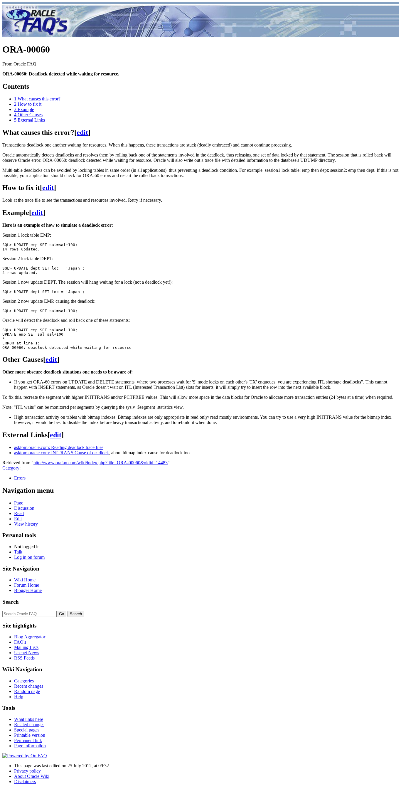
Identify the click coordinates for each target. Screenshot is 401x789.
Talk (18, 551)
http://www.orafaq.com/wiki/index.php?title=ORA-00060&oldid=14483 (100, 462)
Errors (20, 477)
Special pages (26, 729)
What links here (28, 719)
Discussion (24, 508)
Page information (30, 745)
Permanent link (28, 740)
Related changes (29, 724)
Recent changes (28, 686)
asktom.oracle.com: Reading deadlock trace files (58, 447)
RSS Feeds (24, 657)
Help (18, 696)
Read (19, 513)
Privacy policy (27, 770)
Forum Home (26, 585)
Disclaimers (25, 781)
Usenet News (26, 652)
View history (26, 523)
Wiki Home (25, 579)
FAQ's (20, 642)
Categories (24, 680)
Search (10, 602)
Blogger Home (28, 590)
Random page (27, 691)
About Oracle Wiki (31, 776)
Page (18, 502)
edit (82, 132)
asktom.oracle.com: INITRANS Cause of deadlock (61, 452)
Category (10, 467)
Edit (18, 518)
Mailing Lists (26, 647)
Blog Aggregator (29, 636)
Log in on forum (29, 557)
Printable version (29, 735)
